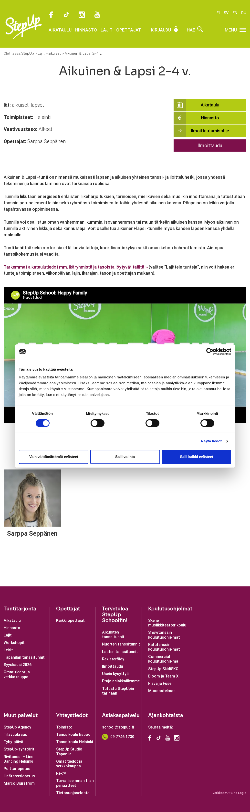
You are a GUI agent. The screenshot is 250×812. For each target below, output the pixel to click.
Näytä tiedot (211, 441)
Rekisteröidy (113, 659)
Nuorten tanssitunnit (121, 644)
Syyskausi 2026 (17, 664)
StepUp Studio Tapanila (69, 751)
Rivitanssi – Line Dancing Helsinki (18, 759)
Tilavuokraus (15, 734)
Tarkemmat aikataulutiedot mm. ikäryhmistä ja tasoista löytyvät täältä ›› (76, 267)
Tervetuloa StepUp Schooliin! (115, 615)
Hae (191, 29)
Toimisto (64, 727)
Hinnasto (86, 29)
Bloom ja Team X (163, 676)
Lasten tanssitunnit (120, 651)
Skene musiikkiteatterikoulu (167, 622)
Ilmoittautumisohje (210, 130)
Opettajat (128, 29)
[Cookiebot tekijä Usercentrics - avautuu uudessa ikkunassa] (209, 351)
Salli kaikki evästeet (196, 457)
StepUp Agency (17, 727)
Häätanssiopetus (19, 776)
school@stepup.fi (118, 727)
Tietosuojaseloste (72, 793)
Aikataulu (60, 29)
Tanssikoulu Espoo (73, 734)
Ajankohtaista (165, 715)
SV (226, 12)
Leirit (8, 650)
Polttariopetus (17, 768)
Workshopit (14, 642)
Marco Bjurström (19, 783)
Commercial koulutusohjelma (163, 659)
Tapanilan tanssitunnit (24, 657)
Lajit (107, 29)
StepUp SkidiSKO (163, 668)
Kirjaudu (161, 29)
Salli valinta (125, 457)
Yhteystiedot (72, 715)
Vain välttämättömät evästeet (53, 457)
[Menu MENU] (243, 30)
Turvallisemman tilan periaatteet (75, 783)
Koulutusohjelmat (170, 609)
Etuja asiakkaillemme (121, 681)
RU (243, 12)
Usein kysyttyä (115, 673)
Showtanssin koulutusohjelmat (164, 634)
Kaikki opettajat (70, 620)
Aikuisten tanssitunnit (113, 634)
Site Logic (238, 793)
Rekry (61, 773)
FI (218, 12)
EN (234, 12)
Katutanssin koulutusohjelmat (164, 647)
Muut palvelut (21, 715)
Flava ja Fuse (159, 683)
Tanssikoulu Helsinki (74, 741)
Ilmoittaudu (210, 145)
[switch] (97, 423)
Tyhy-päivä (13, 741)
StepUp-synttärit (19, 749)
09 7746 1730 (122, 736)
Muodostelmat (161, 690)
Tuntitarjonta (20, 609)
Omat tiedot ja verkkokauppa (17, 674)
